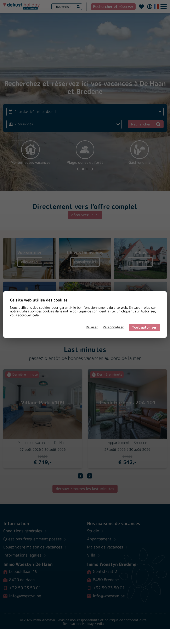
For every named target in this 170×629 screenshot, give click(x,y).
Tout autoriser (144, 327)
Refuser (92, 327)
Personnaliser (113, 327)
